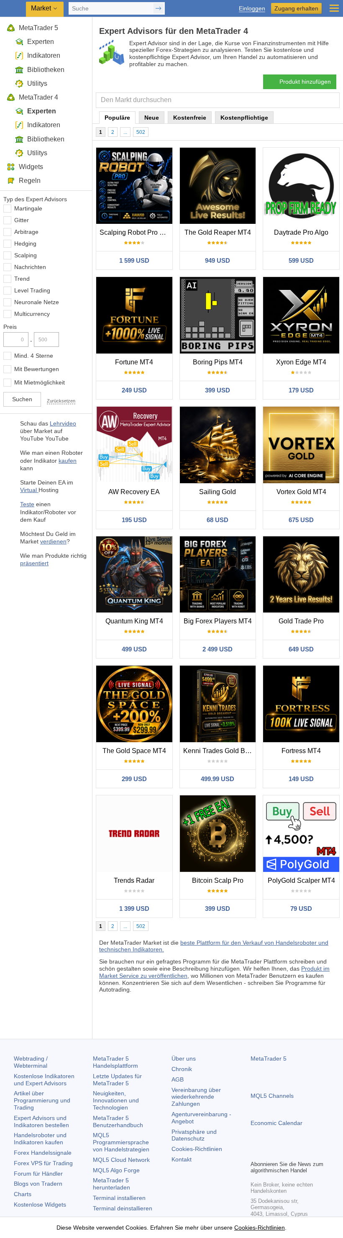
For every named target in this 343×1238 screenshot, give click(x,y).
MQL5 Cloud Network (121, 1159)
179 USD (301, 390)
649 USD (301, 649)
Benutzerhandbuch (118, 1121)
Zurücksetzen (61, 400)
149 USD (301, 778)
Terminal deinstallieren (122, 1208)
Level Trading (32, 290)
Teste (27, 504)
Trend (22, 278)
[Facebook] (256, 1153)
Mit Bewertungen (36, 369)
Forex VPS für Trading (43, 1163)
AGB (178, 1079)
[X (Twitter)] (282, 1153)
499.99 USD (217, 778)
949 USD (217, 260)
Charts (22, 1194)
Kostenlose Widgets (40, 1204)
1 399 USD (134, 908)
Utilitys (37, 83)
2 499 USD (217, 649)
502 (140, 132)
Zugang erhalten (296, 8)
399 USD (217, 390)
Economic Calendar (276, 1123)
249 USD (134, 390)
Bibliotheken (45, 69)
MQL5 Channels (272, 1095)
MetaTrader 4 (38, 97)
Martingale (28, 208)
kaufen (68, 460)
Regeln (30, 180)
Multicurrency (32, 313)
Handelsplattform (115, 1062)
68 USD (217, 519)
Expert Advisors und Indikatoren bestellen (41, 1121)
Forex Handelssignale (43, 1152)
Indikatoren (43, 55)
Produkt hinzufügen (305, 81)
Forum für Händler (38, 1173)
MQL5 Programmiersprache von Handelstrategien (121, 1142)
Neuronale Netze (36, 302)
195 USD (134, 519)
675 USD (301, 519)
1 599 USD (134, 260)
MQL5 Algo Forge (116, 1170)
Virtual (29, 490)
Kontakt (182, 1159)
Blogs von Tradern (38, 1183)
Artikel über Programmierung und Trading (42, 1100)
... (125, 132)
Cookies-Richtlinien (197, 1149)
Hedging (25, 243)
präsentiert (34, 563)
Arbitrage (26, 231)
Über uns (184, 1058)
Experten (40, 41)
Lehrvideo (63, 423)
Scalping (25, 255)
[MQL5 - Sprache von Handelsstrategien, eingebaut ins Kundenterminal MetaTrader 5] (13, 8)
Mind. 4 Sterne (33, 355)
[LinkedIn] (309, 1153)
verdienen (53, 541)
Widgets (31, 166)
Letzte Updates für (117, 1080)
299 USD (134, 778)
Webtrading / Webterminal (31, 1062)
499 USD (134, 649)
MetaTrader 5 (38, 27)
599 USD (301, 260)
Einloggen (252, 8)
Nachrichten (30, 267)
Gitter (21, 220)
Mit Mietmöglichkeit (39, 382)
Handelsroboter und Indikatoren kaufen (40, 1139)
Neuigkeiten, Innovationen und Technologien (116, 1100)
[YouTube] (296, 1153)
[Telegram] (269, 1153)
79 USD (301, 908)
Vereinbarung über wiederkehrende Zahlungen (196, 1097)
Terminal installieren (119, 1197)
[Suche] (332, 100)
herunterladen (111, 1184)
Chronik (182, 1069)
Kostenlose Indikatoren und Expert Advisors (44, 1080)
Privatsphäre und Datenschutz (194, 1135)
